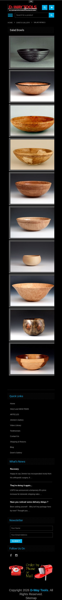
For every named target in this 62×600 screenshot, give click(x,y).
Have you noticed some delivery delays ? (29, 502)
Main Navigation (10, 15)
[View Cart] (51, 7)
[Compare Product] (44, 7)
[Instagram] (16, 555)
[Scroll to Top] (51, 385)
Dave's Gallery (23, 22)
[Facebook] (11, 555)
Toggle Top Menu (31, 1)
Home (10, 22)
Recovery (14, 469)
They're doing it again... (21, 485)
